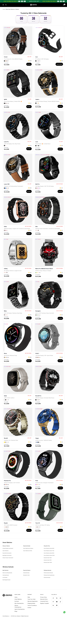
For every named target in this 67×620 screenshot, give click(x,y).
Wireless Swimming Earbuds (49, 575)
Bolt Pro (37, 184)
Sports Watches (5, 550)
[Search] (6, 4)
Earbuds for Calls (26, 575)
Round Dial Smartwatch (7, 553)
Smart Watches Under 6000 (49, 548)
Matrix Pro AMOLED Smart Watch (44, 268)
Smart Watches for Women (28, 548)
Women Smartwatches (18, 606)
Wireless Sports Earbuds (48, 572)
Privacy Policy (43, 597)
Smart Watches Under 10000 (49, 555)
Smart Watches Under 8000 (49, 553)
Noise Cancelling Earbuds (7, 572)
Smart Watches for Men (27, 550)
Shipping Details (31, 603)
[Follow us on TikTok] (60, 602)
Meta (5, 311)
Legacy (37, 99)
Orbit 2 (37, 353)
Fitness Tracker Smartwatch (8, 557)
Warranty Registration (33, 601)
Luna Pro (6, 141)
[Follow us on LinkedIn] (53, 605)
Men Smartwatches (19, 603)
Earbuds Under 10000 (48, 562)
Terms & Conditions (32, 605)
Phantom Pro (7, 480)
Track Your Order (32, 599)
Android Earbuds (26, 572)
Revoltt (6, 438)
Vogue (37, 438)
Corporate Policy (44, 601)
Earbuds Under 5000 (47, 560)
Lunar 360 (6, 184)
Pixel (36, 480)
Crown (5, 57)
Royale (6, 523)
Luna (36, 141)
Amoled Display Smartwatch (8, 548)
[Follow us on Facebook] (53, 598)
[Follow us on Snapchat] (57, 605)
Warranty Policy (44, 599)
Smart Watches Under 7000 (49, 550)
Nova (5, 353)
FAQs (29, 597)
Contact (29, 607)
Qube (5, 395)
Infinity (6, 268)
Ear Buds (17, 601)
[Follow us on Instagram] (60, 598)
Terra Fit (37, 523)
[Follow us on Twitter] (57, 598)
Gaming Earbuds (6, 575)
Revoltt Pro (38, 395)
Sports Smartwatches (20, 609)
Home (4, 9)
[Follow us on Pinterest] (53, 602)
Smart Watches (18, 599)
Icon (36, 57)
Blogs (16, 611)
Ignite (5, 99)
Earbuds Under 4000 (48, 557)
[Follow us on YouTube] (57, 602)
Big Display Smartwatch (7, 555)
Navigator (38, 311)
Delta (5, 226)
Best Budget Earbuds (6, 579)
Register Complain (44, 603)
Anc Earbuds (5, 577)
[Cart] (63, 4)
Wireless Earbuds (47, 577)
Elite (36, 226)
